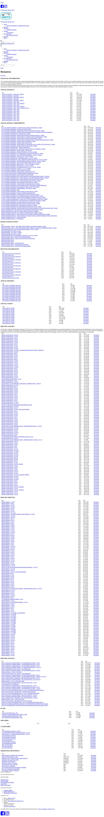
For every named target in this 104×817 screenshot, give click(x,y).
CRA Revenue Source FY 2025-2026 (11, 253)
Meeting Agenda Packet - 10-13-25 (10, 351)
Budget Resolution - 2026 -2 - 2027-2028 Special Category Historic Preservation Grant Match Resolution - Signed (28, 228)
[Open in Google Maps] (9, 806)
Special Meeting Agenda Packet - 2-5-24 (11, 379)
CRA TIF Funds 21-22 (7, 264)
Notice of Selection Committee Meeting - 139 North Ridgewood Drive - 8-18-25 (20, 670)
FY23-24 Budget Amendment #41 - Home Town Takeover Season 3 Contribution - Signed (23, 149)
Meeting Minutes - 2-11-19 (8, 653)
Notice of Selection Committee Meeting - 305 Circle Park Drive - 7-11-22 (19, 685)
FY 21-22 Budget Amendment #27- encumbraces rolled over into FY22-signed (20, 187)
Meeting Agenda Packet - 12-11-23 (10, 382)
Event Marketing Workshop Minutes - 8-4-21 (12, 599)
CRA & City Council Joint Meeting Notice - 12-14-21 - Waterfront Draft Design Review (22, 690)
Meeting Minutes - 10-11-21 (8, 594)
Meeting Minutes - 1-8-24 (8, 544)
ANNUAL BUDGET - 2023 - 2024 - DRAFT (13, 103)
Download (92, 94)
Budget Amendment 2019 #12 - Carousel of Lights (13, 217)
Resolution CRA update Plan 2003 (10, 760)
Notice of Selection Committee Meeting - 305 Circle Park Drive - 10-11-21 (19, 694)
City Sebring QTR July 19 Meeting (9, 684)
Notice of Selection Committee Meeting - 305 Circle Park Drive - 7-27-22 (19, 682)
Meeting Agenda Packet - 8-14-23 (10, 389)
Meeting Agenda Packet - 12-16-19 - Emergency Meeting (15, 474)
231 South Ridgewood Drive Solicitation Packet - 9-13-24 (16, 732)
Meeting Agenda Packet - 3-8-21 (9, 445)
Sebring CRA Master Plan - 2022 (10, 713)
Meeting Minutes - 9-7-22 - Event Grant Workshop (14, 571)
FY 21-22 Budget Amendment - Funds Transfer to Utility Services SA (18, 171)
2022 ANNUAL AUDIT (8, 312)
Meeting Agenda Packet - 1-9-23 (9, 400)
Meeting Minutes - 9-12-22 (8, 570)
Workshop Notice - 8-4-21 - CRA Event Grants (12, 699)
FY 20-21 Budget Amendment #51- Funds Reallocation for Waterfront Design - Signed (22, 196)
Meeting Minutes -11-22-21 (8, 591)
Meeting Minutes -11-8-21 (8, 593)
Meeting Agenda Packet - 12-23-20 (10, 450)
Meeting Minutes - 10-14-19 (8, 640)
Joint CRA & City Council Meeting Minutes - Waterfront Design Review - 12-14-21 (22, 588)
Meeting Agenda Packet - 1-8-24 (9, 380)
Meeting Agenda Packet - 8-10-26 (10, 335)
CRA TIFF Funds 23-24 (8, 258)
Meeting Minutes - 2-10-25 (8, 527)
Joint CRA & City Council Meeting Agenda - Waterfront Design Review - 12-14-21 (22, 426)
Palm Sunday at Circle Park (10, 793)
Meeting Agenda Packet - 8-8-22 (9, 411)
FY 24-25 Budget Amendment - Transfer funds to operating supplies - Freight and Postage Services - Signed (27, 139)
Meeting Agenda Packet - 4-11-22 (10, 418)
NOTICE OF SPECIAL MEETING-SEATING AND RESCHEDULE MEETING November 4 (24, 703)
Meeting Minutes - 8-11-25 (8, 520)
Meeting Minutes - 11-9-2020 (9, 616)
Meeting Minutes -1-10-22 (8, 587)
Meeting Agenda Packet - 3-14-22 (10, 420)
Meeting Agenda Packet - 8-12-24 (10, 370)
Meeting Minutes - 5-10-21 (8, 605)
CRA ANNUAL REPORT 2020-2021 (11, 291)
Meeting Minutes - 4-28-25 (8, 524)
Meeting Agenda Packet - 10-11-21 (10, 432)
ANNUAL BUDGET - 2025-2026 (10, 95)
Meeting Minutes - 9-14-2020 (9, 619)
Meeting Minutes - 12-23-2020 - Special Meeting (13, 612)
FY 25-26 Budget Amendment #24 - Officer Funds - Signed (15, 133)
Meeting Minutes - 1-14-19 (8, 655)
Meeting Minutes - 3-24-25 (8, 526)
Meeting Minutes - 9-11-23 (8, 550)
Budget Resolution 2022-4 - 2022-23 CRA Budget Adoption (16, 237)
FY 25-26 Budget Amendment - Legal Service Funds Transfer (16, 129)
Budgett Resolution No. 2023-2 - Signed (11, 234)
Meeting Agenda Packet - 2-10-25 (10, 362)
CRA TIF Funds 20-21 (7, 267)
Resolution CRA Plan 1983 (8, 761)
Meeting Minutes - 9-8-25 (8, 518)
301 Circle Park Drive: (7, 746)
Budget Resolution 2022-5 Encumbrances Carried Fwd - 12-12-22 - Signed (19, 235)
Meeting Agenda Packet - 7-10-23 (10, 391)
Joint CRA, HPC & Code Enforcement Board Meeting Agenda (17, 404)
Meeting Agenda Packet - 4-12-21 (10, 444)
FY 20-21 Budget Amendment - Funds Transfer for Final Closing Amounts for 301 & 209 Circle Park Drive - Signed (29, 208)
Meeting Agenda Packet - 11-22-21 (10, 429)
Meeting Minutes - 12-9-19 (8, 635)
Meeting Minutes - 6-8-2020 (8, 625)
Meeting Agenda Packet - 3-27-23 (10, 397)
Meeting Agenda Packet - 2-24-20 (10, 470)
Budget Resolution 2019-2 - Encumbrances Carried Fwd (15, 244)
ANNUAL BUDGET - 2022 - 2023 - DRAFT (13, 106)
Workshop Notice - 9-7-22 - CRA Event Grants (12, 681)
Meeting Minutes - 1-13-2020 (9, 632)
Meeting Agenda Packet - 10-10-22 (10, 406)
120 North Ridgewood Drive (9, 738)
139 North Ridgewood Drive (9, 735)
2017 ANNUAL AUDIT (8, 318)
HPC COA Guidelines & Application (11, 769)
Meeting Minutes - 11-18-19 (8, 637)
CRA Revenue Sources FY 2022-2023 (11, 262)
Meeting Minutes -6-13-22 (8, 576)
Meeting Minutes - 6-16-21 (8, 603)
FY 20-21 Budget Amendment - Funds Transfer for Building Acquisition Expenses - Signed (23, 197)
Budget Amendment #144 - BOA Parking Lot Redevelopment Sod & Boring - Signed (22, 209)
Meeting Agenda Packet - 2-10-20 (10, 471)
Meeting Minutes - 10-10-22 (8, 568)
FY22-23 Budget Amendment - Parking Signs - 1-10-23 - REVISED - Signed (20, 164)
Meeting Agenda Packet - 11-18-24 (10, 367)
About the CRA (4, 779)
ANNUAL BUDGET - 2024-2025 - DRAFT (13, 100)
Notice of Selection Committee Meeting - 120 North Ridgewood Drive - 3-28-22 (20, 688)
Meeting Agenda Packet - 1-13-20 (10, 473)
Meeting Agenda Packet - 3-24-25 (10, 360)
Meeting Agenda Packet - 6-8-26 (9, 338)
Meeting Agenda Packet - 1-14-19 (10, 494)
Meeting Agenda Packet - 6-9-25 (9, 357)
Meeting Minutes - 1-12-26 (8, 511)
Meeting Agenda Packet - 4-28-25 (10, 359)
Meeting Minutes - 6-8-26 (8, 503)
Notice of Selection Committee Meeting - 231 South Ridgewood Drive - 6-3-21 (20, 666)
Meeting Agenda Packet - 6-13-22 (10, 414)
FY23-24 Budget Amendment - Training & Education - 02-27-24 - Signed (19, 152)
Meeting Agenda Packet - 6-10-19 (10, 485)
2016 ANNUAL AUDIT (8, 320)
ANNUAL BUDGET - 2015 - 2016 (10, 117)
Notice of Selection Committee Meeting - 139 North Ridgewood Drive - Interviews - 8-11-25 (23, 676)
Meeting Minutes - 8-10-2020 (9, 622)
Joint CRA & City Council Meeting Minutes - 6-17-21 (15, 602)
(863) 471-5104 (11, 798)
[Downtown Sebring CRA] (7, 10)
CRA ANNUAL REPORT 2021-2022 (11, 290)
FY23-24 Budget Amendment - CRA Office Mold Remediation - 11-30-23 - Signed (21, 155)
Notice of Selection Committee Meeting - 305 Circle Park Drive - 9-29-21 (19, 696)
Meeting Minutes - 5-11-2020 (9, 626)
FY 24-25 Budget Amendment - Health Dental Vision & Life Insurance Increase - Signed (22, 135)
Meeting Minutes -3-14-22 (8, 582)
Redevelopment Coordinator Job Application (12, 755)
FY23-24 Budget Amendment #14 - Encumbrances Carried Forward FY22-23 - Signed (22, 153)
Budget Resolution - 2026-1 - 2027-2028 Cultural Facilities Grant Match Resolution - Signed (23, 226)
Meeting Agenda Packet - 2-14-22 (10, 421)
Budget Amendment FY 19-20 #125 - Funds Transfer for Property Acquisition (20, 211)
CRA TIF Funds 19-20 (7, 270)
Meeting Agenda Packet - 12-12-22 (10, 401)
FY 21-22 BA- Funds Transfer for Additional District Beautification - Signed (19, 173)
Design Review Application (8, 766)
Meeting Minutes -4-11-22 (8, 581)
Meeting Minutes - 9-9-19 (8, 641)
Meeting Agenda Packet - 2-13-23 (10, 398)
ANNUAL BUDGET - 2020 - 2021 (10, 109)
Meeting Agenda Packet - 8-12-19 (10, 482)
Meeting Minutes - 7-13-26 (8, 502)
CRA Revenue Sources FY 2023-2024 (11, 259)
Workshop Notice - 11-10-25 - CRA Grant (11, 672)
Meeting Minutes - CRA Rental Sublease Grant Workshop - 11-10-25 (18, 514)
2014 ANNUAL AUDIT (8, 323)
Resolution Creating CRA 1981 (9, 763)
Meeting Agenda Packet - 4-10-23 (10, 395)
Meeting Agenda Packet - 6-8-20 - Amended (12, 464)
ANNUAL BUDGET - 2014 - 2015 (10, 118)
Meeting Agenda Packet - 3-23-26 (10, 342)
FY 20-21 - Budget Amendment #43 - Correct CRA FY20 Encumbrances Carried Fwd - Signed (24, 199)
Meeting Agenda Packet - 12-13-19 (10, 476)
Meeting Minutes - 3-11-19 (8, 652)
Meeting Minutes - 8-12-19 (8, 643)
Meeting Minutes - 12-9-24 (8, 530)
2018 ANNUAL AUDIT (8, 317)
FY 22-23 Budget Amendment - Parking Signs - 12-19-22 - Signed (17, 165)
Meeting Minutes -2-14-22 (8, 584)
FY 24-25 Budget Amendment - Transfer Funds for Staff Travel (16, 142)
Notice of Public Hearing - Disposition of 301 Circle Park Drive (16, 700)
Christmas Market (8, 790)
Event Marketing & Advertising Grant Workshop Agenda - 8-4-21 (17, 436)
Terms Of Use (51, 809)
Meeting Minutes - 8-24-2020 (9, 620)
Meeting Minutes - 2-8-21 (8, 609)
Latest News (4, 783)
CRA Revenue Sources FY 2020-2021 (11, 268)
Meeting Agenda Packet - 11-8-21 (10, 430)
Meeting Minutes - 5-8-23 (8, 556)
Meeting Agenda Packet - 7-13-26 (10, 336)
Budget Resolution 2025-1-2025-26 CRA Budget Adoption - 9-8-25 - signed (19, 229)
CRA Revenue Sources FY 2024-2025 (11, 256)
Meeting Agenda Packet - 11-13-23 (10, 385)
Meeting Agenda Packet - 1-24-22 (10, 423)
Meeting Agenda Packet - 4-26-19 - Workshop (13, 486)
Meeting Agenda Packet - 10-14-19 (10, 479)
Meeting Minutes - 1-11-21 (8, 611)
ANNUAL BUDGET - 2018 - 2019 (10, 112)
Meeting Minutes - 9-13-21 (8, 596)
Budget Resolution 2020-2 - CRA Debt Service (12, 243)
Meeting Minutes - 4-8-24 (8, 540)
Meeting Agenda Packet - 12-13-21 (10, 427)
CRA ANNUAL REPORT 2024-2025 (11, 285)
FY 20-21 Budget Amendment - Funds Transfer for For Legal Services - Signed (20, 202)
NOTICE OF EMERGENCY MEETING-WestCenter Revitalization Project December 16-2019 (24, 705)
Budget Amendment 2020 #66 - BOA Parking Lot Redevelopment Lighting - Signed (21, 212)
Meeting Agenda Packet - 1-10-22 (10, 424)
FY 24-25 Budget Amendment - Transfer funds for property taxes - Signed (19, 146)
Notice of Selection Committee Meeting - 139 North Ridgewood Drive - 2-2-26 (20, 664)
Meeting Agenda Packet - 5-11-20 (10, 465)
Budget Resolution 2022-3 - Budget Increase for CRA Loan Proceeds (18, 238)
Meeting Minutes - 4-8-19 (8, 650)
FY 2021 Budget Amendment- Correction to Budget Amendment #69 (18, 193)
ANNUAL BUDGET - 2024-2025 (10, 99)
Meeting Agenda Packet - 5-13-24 (10, 373)
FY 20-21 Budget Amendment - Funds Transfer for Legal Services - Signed (19, 191)
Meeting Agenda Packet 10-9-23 (9, 386)
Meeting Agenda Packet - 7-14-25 (10, 356)
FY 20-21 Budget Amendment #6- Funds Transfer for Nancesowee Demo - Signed (21, 206)
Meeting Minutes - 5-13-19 (8, 647)
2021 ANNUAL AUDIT (8, 314)
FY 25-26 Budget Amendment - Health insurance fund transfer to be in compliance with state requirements (26, 132)
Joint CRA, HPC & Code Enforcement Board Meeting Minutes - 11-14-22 (19, 567)
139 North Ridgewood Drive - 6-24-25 (11, 731)
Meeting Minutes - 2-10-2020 (9, 631)
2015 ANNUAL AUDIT (8, 321)
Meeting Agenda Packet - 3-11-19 (10, 491)
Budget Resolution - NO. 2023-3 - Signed (11, 232)
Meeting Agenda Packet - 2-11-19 (10, 493)
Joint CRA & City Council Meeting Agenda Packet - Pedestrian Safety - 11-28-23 (21, 383)
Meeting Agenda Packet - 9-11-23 (10, 388)
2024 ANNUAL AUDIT (8, 309)
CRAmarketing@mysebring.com (15, 801)
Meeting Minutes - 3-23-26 (8, 508)
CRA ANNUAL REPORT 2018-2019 (11, 294)
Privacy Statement (42, 809)
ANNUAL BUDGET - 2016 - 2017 (10, 115)
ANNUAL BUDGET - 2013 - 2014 (10, 120)
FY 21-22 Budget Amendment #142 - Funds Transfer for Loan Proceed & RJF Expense (22, 179)
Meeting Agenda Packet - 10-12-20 (10, 455)
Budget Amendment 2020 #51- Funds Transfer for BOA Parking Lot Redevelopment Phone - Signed (25, 214)
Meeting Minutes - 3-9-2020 (8, 628)
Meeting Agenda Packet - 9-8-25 (9, 353)
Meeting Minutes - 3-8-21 (8, 608)
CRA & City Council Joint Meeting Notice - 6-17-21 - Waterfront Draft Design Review (22, 702)
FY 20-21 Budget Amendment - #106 (10, 190)
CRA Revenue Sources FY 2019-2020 (11, 271)
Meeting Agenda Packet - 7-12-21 (10, 438)
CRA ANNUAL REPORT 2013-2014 (11, 297)
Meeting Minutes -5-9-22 (8, 579)
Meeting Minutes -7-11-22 (8, 575)
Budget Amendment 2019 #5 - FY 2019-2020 (12, 218)
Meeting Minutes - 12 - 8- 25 (8, 512)
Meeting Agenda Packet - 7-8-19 (9, 483)
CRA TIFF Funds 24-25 (8, 255)
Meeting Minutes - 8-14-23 (8, 552)
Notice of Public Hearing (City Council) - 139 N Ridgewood (16, 673)
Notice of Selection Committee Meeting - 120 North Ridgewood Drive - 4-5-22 (20, 687)
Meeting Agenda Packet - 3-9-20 (9, 468)
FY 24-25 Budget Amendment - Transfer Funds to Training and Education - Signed (21, 138)
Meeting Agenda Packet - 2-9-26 (9, 344)
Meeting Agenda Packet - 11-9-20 (10, 453)
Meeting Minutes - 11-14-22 (8, 565)
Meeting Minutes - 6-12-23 (8, 555)
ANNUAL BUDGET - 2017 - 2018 (10, 114)
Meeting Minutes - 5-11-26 (8, 505)
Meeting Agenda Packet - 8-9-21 (9, 435)
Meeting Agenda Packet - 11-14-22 (10, 403)
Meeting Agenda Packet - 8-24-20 (10, 458)
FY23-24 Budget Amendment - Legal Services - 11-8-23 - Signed (17, 156)
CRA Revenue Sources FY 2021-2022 (11, 265)
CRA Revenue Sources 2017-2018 (10, 278)
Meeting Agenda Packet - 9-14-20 (10, 456)
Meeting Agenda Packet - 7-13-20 (10, 462)
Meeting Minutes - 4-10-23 (8, 558)
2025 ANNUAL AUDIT (8, 308)
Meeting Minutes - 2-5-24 (8, 543)
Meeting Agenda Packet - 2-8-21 (9, 447)
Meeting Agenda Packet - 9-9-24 (9, 368)
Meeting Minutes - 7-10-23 (8, 553)
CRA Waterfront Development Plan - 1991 (12, 717)
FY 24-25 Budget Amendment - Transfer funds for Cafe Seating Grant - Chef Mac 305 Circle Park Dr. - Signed (28, 144)
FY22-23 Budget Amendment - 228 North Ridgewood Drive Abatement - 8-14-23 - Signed (23, 161)
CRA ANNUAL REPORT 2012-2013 (11, 299)
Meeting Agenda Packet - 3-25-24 (10, 376)
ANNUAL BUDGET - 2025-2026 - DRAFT (13, 97)
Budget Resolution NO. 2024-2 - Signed (11, 231)
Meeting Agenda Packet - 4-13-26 (10, 341)
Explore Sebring (4, 781)
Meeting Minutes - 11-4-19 (8, 638)
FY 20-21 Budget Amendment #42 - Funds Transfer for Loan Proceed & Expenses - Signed (23, 200)
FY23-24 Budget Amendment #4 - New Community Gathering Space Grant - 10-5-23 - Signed (24, 159)
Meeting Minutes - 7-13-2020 (9, 623)
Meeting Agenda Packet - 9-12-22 (10, 407)
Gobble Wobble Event (9, 791)
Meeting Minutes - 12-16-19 (8, 634)
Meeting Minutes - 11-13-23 (8, 547)
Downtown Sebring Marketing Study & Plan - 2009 (14, 714)
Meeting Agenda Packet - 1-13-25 (10, 363)
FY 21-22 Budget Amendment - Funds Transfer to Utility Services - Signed (19, 182)
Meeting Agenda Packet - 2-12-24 (10, 377)
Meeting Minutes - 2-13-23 (8, 561)
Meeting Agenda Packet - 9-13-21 (10, 433)
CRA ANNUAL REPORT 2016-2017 (11, 296)
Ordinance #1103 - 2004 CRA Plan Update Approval (14, 758)
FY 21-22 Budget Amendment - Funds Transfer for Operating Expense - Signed (20, 183)
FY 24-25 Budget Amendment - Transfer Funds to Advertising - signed (18, 141)
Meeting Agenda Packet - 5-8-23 (9, 394)
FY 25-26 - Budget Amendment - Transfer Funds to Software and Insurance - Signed (21, 127)
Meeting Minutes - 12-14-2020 (9, 614)
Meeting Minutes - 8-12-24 (8, 535)
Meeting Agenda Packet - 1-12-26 (10, 345)
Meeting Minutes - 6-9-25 (8, 523)
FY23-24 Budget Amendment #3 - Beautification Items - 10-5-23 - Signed (19, 158)
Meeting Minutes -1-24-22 (8, 585)
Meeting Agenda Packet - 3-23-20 (10, 467)
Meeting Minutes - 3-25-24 (8, 541)
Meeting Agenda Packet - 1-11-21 (10, 448)
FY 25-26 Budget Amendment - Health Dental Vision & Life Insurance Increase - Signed (22, 130)
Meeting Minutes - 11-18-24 (8, 532)
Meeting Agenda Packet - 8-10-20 (10, 459)
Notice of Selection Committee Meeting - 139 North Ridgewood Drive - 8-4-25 (20, 675)
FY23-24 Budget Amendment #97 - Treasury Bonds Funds (15, 147)
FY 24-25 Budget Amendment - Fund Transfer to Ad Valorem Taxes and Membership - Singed (24, 136)
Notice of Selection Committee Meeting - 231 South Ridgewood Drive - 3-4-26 (20, 662)
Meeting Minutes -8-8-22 (8, 573)
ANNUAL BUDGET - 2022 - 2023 (10, 105)
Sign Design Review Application (10, 764)
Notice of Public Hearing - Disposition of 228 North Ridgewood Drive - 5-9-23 (20, 678)
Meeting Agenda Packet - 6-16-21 (10, 441)
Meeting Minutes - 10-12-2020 (9, 617)
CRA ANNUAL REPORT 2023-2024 (11, 287)
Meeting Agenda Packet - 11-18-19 (10, 477)
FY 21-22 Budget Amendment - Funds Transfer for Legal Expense (17, 174)
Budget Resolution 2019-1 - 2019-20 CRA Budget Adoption (16, 246)
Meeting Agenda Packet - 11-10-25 (10, 348)
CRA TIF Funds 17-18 (7, 276)
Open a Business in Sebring (7, 782)
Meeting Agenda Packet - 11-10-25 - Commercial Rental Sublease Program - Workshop (23, 350)
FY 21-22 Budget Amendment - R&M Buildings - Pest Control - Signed (18, 188)
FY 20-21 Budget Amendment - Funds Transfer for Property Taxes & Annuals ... (20, 194)
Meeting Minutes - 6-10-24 (8, 537)
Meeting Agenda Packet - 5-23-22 (10, 415)
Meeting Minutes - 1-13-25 (8, 529)
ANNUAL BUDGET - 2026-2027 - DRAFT (13, 94)
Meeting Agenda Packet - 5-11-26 (10, 339)
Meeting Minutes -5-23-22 (8, 578)
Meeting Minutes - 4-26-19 (8, 649)
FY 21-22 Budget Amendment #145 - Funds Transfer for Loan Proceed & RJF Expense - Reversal (25, 177)
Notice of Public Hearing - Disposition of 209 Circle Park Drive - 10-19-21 (19, 697)
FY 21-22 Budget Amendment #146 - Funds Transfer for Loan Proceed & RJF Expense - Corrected (25, 176)
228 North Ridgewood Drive (9, 737)
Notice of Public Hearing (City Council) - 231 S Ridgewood (15, 669)
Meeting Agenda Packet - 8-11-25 (10, 354)
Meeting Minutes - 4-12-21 (8, 606)
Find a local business (6, 785)
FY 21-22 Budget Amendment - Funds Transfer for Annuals (15, 170)
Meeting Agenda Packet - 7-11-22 (10, 412)
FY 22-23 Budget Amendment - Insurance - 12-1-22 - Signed (16, 168)
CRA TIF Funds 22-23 (7, 261)
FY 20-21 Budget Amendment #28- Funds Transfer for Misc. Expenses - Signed (20, 203)
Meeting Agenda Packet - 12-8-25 (10, 347)
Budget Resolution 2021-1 (7, 241)
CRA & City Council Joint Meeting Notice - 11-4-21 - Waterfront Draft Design (20, 693)
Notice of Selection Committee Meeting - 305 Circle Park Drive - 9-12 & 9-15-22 (21, 679)
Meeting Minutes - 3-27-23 (8, 559)
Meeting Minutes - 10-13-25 (8, 517)
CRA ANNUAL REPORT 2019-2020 (11, 293)
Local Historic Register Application (10, 770)
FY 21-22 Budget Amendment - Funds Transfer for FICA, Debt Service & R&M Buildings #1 (24, 185)
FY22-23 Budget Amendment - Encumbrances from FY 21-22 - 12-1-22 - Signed (21, 167)
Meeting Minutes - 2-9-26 (8, 509)
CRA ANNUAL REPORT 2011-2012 (11, 300)
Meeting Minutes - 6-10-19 (8, 646)
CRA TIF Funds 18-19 (7, 273)
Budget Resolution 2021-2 (7, 240)
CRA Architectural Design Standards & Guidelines (14, 767)
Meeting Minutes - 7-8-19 (8, 644)
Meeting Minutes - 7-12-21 (8, 600)
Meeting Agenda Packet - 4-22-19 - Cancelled (13, 489)
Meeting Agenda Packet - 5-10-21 (10, 442)
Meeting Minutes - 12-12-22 (8, 564)
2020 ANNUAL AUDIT (8, 315)
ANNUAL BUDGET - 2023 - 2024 (10, 102)
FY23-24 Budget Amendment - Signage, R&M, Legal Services (16, 150)
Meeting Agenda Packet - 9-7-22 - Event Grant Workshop (15, 409)
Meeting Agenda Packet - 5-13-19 (10, 488)
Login (2, 2)
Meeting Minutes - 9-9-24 (8, 534)
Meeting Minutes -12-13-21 (8, 590)
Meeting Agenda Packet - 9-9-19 (9, 480)
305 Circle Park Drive (7, 740)
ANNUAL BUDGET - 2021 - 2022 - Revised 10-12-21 (15, 108)
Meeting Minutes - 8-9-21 (8, 597)
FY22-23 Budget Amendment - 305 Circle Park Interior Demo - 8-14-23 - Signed (21, 162)
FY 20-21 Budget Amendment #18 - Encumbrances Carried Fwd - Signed (19, 205)
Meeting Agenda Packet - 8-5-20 (9, 461)
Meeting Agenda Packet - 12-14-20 (10, 452)
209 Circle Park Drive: (7, 744)
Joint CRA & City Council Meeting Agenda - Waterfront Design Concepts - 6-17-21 (22, 439)
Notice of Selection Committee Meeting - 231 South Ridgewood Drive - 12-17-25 (21, 667)
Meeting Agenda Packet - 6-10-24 (10, 371)
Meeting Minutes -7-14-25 (8, 521)
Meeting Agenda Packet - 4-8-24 (9, 374)
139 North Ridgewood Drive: (9, 743)
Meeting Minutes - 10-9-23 (8, 549)
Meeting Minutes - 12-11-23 (8, 546)
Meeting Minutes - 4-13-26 (8, 506)
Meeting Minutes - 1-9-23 (8, 562)
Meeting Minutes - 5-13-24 (8, 538)
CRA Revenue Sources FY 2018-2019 (11, 274)
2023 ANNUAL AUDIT (8, 311)
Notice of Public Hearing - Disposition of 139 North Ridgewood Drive (18, 691)
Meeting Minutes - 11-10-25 (8, 515)
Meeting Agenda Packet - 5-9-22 (9, 417)
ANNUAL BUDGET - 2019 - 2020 (10, 111)
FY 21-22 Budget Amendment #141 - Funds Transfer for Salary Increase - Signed (21, 180)
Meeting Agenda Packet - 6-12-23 (10, 392)
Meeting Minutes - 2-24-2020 (9, 629)
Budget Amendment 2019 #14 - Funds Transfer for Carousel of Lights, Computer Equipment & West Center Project (29, 215)
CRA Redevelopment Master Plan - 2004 (12, 716)
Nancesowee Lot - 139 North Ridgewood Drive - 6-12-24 (16, 734)
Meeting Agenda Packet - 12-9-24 (10, 365)
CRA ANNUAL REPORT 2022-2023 (11, 288)
